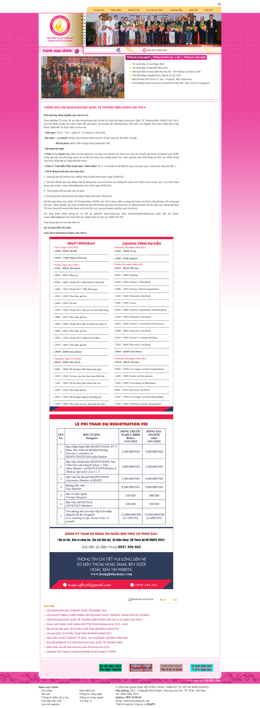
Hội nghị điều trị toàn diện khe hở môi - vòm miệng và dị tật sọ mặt (166, 71)
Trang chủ (98, 10)
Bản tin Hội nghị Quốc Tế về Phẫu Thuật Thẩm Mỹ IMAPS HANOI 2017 (83, 629)
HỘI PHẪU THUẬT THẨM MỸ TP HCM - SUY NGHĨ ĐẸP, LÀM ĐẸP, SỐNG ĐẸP (87, 638)
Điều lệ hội (134, 10)
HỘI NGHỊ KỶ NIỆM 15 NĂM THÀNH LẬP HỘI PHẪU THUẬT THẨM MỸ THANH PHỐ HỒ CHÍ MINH (98, 615)
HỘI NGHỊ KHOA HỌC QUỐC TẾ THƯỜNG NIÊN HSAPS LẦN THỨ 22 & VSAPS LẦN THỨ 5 (94, 619)
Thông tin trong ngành (91, 697)
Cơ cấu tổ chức (154, 10)
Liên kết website (50, 704)
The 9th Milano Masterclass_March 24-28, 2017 (157, 75)
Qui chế (193, 10)
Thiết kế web (123, 704)
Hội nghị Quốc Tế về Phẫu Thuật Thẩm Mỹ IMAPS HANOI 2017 (79, 633)
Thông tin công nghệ (90, 694)
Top (175, 599)
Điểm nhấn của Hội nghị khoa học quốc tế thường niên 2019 (78, 647)
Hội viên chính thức (157, 50)
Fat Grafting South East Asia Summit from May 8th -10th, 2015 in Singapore (171, 83)
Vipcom (139, 704)
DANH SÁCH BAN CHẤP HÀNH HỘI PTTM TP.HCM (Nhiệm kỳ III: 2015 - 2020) (87, 624)
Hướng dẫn (176, 10)
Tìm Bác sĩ (85, 700)
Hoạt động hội (87, 690)
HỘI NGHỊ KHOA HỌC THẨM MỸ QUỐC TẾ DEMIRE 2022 (77, 610)
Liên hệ (208, 10)
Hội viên (45, 694)
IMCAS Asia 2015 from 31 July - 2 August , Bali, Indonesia (161, 79)
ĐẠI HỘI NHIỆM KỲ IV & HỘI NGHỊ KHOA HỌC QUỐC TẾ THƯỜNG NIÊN (85, 642)
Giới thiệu (116, 10)
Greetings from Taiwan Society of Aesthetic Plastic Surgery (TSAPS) (81, 651)
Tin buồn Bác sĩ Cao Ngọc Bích (148, 64)
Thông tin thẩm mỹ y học (55, 697)
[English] (219, 4)
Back (163, 599)
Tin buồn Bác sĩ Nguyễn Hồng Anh (150, 68)
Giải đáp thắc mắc (51, 700)
